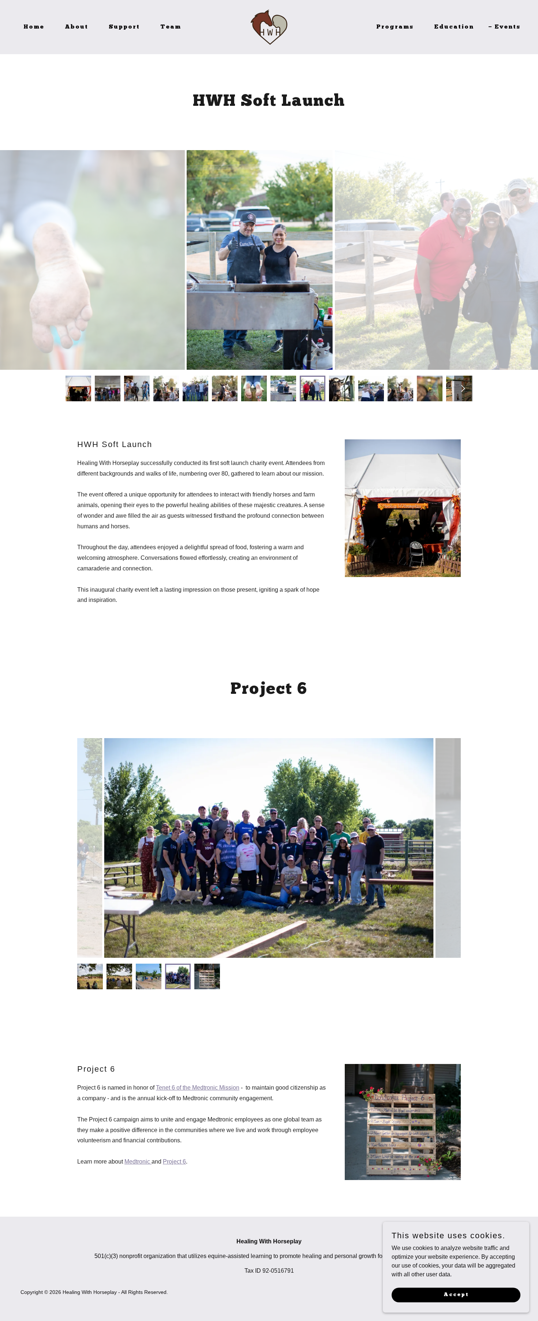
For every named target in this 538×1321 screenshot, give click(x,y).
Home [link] (33, 27)
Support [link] (124, 27)
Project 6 (174, 1161)
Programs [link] (395, 27)
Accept (456, 1294)
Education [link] (454, 27)
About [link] (76, 27)
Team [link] (170, 27)
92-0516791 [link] (278, 1271)
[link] (269, 26)
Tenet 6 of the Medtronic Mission (197, 1087)
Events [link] (507, 27)
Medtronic (138, 1161)
